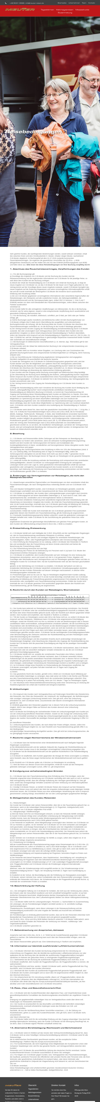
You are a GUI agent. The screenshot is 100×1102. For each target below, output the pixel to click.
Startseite (62, 3)
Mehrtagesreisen (64, 10)
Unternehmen (74, 3)
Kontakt (91, 3)
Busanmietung (65, 13)
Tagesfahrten (47, 10)
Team (84, 3)
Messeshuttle (82, 10)
